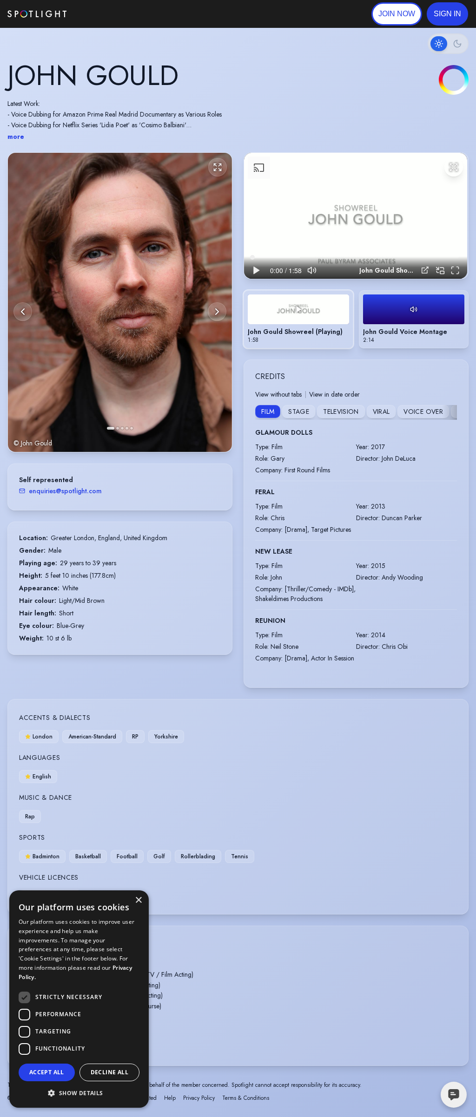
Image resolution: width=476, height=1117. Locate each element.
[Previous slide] (22, 311)
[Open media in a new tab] (425, 270)
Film (267, 411)
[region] (355, 215)
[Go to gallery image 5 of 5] (131, 428)
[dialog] (79, 999)
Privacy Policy (199, 1098)
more (15, 136)
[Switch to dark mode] (448, 43)
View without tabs (278, 394)
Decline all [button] (109, 1072)
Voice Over (423, 411)
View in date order (334, 394)
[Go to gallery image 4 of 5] (127, 428)
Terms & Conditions (245, 1098)
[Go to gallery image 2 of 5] (117, 428)
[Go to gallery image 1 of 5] (110, 428)
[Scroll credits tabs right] (449, 412)
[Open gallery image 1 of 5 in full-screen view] (120, 302)
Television (341, 411)
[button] (447, 14)
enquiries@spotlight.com (65, 491)
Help (170, 1098)
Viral (381, 411)
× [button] (138, 900)
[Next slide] (217, 311)
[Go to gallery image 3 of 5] (122, 428)
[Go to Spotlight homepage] (37, 14)
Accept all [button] (46, 1072)
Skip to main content (102, 14)
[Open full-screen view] (217, 167)
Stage (298, 411)
